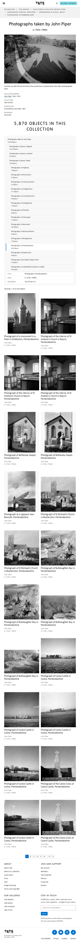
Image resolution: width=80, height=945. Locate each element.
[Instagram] (67, 932)
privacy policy (67, 918)
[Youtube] (60, 932)
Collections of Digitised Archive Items (49, 9)
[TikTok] (73, 932)
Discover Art (9, 9)
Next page (56, 857)
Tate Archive (24, 9)
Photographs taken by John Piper (21, 12)
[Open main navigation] (18, 3)
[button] (57, 3)
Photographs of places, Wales (52, 12)
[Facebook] (54, 932)
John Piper (8, 96)
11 (49, 856)
